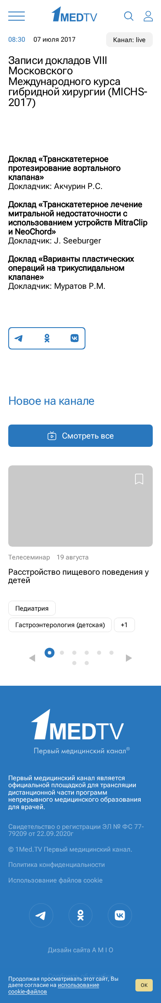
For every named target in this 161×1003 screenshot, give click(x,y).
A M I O (102, 950)
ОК (144, 985)
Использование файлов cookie (55, 880)
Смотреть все (88, 436)
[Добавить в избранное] (139, 480)
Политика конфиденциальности (56, 864)
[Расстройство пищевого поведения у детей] (80, 548)
